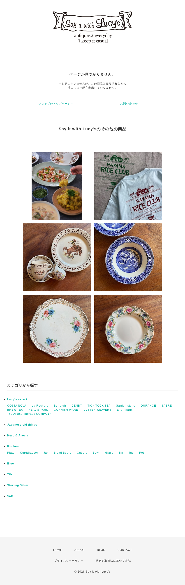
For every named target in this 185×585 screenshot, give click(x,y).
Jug (131, 452)
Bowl (96, 452)
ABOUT (79, 550)
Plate (11, 452)
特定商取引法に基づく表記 (113, 560)
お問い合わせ (129, 103)
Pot (141, 452)
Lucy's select (17, 399)
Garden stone (125, 405)
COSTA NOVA (16, 405)
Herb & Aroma (17, 435)
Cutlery (82, 452)
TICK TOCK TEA (99, 405)
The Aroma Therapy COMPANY (29, 413)
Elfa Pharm (125, 409)
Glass (109, 452)
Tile (10, 474)
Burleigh (60, 405)
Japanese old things (22, 424)
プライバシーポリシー (68, 560)
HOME (57, 550)
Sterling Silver (18, 485)
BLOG (101, 550)
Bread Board (62, 452)
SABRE (167, 405)
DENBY (77, 405)
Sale (10, 496)
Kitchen (13, 446)
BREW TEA (15, 409)
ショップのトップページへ (56, 103)
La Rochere (40, 405)
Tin (121, 452)
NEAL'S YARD (38, 409)
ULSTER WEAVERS (97, 409)
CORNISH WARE (66, 409)
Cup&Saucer (29, 452)
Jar (46, 452)
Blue (10, 463)
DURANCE (148, 405)
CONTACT (125, 550)
